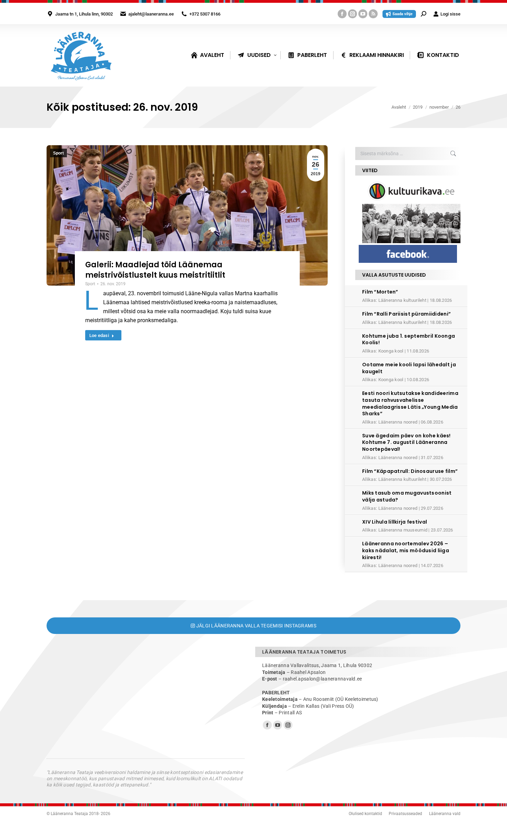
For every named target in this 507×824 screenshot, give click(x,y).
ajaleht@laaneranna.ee (151, 14)
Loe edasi (99, 335)
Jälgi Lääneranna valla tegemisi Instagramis (255, 625)
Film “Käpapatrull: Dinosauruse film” (410, 471)
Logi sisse (450, 14)
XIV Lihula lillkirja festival (394, 521)
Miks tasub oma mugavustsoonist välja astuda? (406, 496)
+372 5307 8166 (204, 14)
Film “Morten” (380, 291)
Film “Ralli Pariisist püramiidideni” (406, 313)
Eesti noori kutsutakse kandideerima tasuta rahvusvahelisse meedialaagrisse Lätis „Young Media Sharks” (410, 403)
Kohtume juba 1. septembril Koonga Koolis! (408, 339)
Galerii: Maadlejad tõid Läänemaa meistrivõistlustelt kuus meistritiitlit (155, 269)
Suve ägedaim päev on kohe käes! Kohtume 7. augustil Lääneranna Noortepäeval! (406, 442)
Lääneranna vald (444, 813)
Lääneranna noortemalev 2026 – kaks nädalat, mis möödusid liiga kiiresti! (405, 550)
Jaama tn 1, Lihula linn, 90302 (84, 14)
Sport (58, 153)
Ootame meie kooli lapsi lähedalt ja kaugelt (409, 368)
